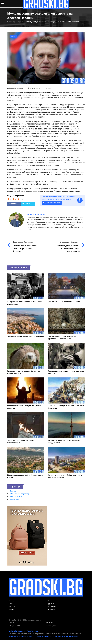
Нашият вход (14, 499)
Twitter (27, 204)
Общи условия (14, 625)
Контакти (49, 623)
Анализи (12, 609)
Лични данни (51, 625)
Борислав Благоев (16, 88)
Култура (12, 606)
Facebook (13, 204)
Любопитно (52, 609)
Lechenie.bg (13, 631)
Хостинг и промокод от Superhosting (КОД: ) (57, 636)
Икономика (52, 606)
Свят (49, 601)
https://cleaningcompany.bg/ (19, 494)
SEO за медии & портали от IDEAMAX (21, 636)
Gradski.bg (11, 22)
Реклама (12, 623)
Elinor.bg (13, 491)
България (12, 601)
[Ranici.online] (27, 536)
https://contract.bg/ (16, 497)
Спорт (11, 604)
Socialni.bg (21, 631)
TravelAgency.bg (32, 631)
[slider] (13, 199)
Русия (20, 22)
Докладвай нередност (52, 203)
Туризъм (51, 604)
